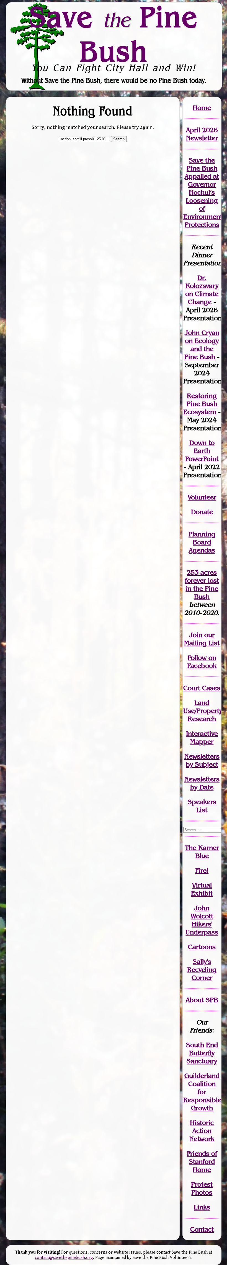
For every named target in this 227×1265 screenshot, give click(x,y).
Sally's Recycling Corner (201, 970)
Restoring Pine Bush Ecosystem (200, 404)
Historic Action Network (201, 1131)
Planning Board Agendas (202, 542)
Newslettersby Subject (202, 760)
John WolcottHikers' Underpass (201, 920)
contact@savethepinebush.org (64, 1257)
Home (202, 108)
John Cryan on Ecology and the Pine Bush (201, 345)
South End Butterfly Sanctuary (202, 1053)
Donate (202, 512)
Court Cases (201, 688)
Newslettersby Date (202, 783)
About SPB (202, 1000)
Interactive (202, 733)
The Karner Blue (202, 852)
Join (195, 635)
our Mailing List (202, 639)
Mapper (201, 742)
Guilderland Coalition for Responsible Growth (202, 1092)
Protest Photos (202, 1188)
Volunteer (202, 497)
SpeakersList (202, 806)
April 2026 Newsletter (202, 134)
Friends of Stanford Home (202, 1161)
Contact (202, 1229)
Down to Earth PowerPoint (201, 451)
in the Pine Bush (202, 588)
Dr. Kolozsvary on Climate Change (201, 290)
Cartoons (202, 947)
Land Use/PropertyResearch (202, 711)
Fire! (201, 870)
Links (202, 1207)
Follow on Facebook (201, 662)
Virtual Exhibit (202, 889)
